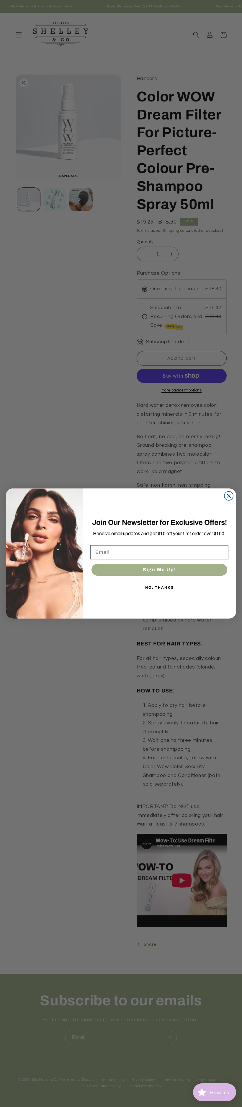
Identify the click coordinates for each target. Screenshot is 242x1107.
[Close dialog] (228, 495)
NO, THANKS (159, 587)
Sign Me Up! (159, 569)
